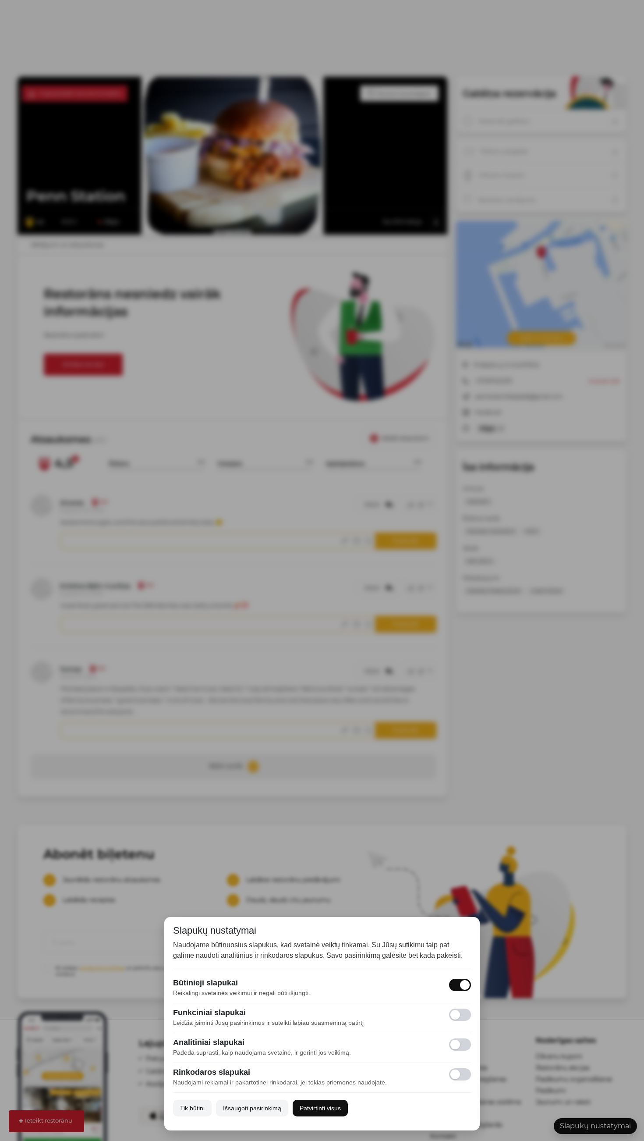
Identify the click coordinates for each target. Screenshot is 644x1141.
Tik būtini (192, 1108)
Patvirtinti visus (320, 1108)
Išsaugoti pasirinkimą (252, 1108)
